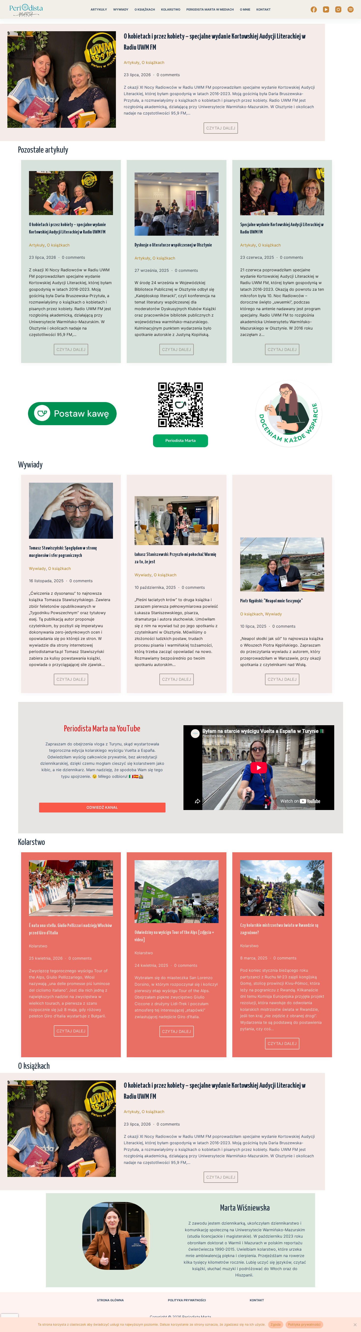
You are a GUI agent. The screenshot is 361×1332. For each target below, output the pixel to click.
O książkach (145, 9)
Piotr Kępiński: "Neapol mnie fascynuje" (271, 601)
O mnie (245, 9)
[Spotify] (350, 9)
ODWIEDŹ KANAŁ (102, 807)
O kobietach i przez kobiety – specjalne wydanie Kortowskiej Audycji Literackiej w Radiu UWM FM (214, 42)
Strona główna (110, 1300)
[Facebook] (314, 9)
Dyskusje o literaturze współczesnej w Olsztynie (173, 245)
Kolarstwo (170, 9)
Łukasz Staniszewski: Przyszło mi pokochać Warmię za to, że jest (175, 558)
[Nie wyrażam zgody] (354, 1324)
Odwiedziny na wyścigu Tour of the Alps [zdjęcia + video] (174, 936)
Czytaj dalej (220, 128)
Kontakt (263, 9)
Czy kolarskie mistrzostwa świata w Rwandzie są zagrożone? (279, 929)
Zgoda (275, 1324)
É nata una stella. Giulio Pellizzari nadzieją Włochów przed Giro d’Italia (70, 929)
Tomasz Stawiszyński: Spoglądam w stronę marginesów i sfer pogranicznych (63, 552)
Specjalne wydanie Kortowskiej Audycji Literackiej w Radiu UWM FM (282, 228)
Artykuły (99, 9)
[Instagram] (338, 9)
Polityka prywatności (187, 1300)
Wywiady (120, 9)
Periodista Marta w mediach (210, 9)
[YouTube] (326, 9)
